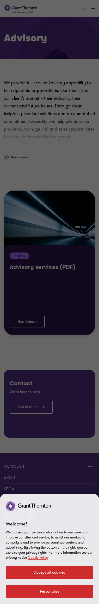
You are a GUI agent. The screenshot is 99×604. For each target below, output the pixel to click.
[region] (49, 549)
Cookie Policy (38, 557)
